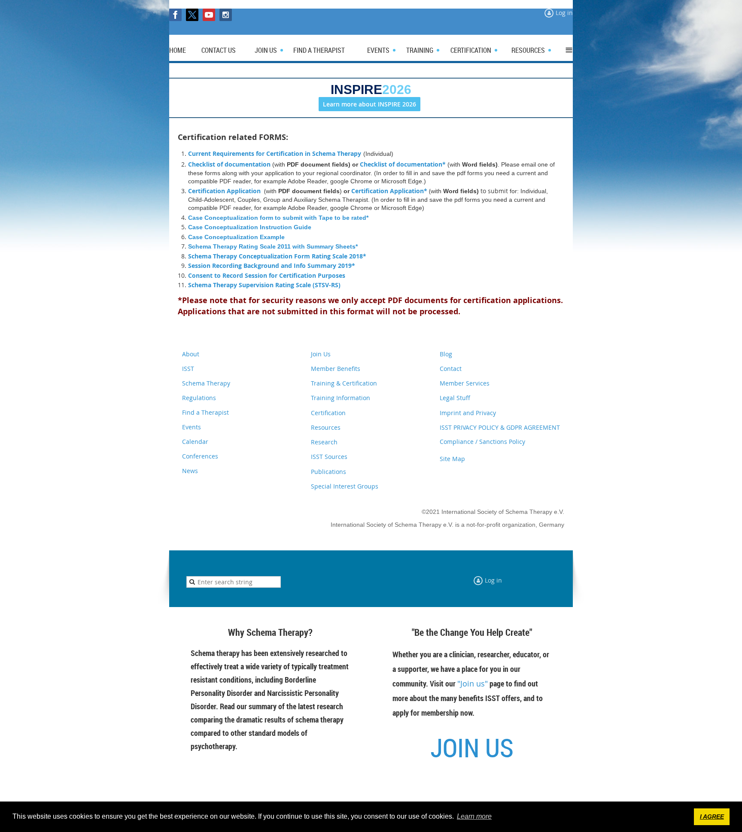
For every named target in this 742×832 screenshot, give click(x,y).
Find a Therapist (205, 412)
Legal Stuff (455, 398)
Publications (328, 472)
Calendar (195, 441)
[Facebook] (175, 15)
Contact (451, 368)
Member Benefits (335, 368)
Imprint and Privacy (468, 413)
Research (324, 442)
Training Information (340, 398)
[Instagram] (225, 15)
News (190, 471)
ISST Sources (329, 456)
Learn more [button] (474, 816)
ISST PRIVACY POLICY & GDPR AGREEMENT (500, 427)
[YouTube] (209, 15)
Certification (328, 413)
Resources (326, 427)
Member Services (465, 383)
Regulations (199, 398)
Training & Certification (344, 383)
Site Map (452, 459)
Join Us (321, 354)
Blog (446, 354)
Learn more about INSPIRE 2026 (369, 104)
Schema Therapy (206, 383)
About (190, 354)
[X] (192, 15)
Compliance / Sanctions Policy (482, 441)
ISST (188, 368)
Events (191, 427)
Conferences (200, 456)
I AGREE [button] (712, 816)
